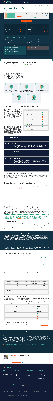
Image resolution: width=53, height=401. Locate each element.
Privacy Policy (17, 371)
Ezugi (10, 236)
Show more (36, 17)
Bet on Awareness (29, 371)
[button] (5, 60)
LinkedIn (22, 362)
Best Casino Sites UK (41, 374)
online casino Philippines (12, 64)
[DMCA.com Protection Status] (24, 385)
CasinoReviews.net (6, 384)
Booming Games (21, 187)
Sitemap (16, 379)
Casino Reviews (37, 5)
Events (30, 2)
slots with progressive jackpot (43, 207)
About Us (4, 371)
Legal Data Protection (18, 375)
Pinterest (42, 367)
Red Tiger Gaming (21, 218)
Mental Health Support (18, 378)
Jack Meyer (9, 10)
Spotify (49, 367)
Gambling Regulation (29, 375)
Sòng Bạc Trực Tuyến (41, 378)
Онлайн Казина (40, 379)
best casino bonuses (44, 325)
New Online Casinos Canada (42, 375)
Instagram (47, 367)
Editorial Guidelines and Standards (8, 374)
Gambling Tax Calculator (29, 374)
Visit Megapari (26, 20)
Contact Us (4, 375)
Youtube (44, 367)
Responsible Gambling (18, 374)
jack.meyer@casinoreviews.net (16, 362)
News (39, 371)
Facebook (46, 367)
